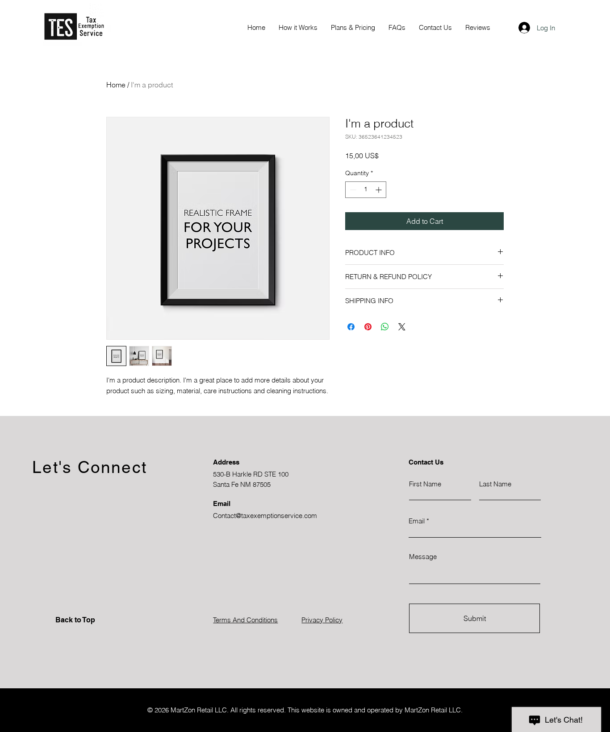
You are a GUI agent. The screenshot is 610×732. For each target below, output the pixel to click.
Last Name (495, 484)
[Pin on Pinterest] (368, 326)
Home (115, 84)
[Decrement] (352, 189)
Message (423, 556)
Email (417, 521)
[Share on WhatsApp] (385, 326)
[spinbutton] (366, 189)
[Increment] (379, 189)
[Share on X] (402, 326)
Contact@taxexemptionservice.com (265, 515)
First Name (425, 484)
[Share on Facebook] (351, 326)
